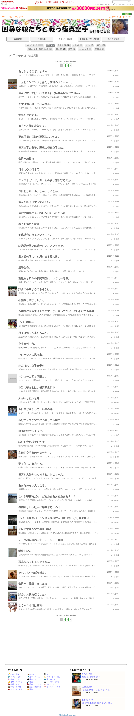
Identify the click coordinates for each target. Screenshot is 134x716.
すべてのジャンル (53, 687)
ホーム (4, 17)
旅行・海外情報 (35, 687)
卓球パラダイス (88, 700)
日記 (10, 17)
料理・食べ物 (15, 687)
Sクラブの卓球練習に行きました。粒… (97, 703)
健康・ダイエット (17, 682)
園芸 (31, 689)
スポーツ (7, 4)
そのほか (50, 684)
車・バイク (51, 679)
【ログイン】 (127, 17)
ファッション (15, 677)
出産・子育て (15, 674)
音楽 (31, 682)
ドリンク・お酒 (16, 689)
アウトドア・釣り (53, 677)
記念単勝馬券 (87, 687)
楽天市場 (130, 4)
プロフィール (18, 17)
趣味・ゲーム (34, 677)
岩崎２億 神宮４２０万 (91, 677)
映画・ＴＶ (33, 679)
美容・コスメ (15, 679)
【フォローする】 (115, 17)
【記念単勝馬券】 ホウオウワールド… (96, 690)
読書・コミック (35, 684)
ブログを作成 (120, 4)
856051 (126, 14)
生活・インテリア (17, 684)
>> (103, 4)
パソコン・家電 (53, 682)
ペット (32, 674)
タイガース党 (87, 674)
